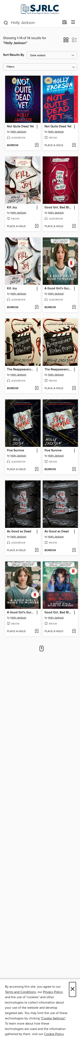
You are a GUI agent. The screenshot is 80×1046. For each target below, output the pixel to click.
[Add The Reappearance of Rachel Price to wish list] (36, 388)
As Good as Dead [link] (19, 531)
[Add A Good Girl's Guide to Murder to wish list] (74, 307)
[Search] (6, 22)
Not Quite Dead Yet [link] (20, 126)
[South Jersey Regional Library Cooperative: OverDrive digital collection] (40, 8)
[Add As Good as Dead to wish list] (36, 550)
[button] (66, 41)
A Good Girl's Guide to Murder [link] (58, 288)
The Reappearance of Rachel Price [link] (21, 369)
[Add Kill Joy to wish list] (36, 226)
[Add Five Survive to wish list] (36, 469)
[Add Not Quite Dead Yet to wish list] (36, 145)
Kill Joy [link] (12, 207)
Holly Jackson (18, 131)
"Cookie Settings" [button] (53, 1018)
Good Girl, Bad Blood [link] (58, 207)
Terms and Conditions (20, 992)
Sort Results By (13, 55)
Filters (10, 67)
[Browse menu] (73, 22)
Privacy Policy (53, 992)
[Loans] (65, 23)
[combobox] (31, 23)
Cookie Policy (54, 1034)
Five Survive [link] (15, 450)
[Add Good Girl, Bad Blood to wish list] (74, 226)
